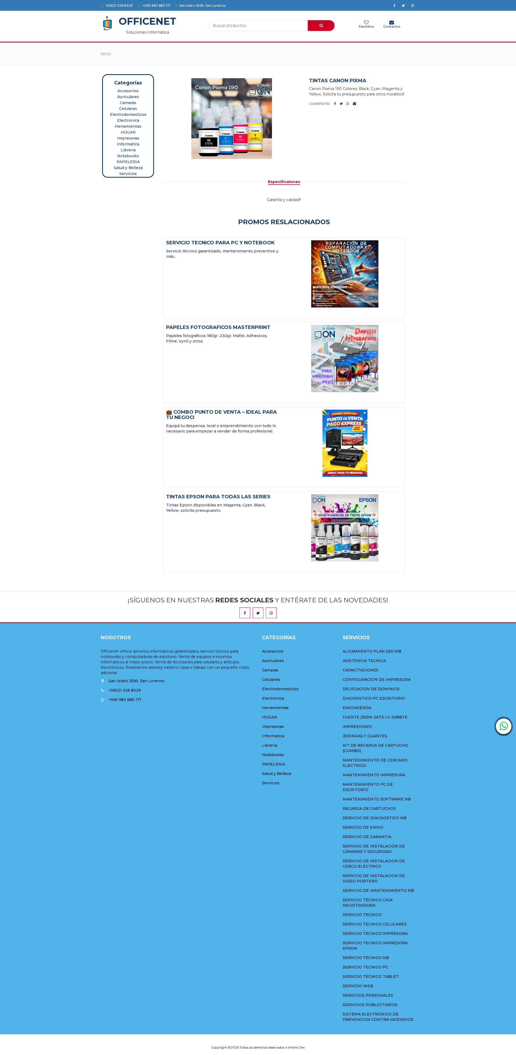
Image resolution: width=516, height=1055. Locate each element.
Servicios (128, 173)
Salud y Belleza (128, 167)
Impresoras (128, 138)
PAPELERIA (128, 161)
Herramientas (128, 126)
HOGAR (128, 132)
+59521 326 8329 (119, 5)
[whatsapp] (504, 726)
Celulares (128, 108)
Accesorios (128, 90)
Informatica (128, 144)
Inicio (106, 54)
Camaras (128, 102)
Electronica (128, 120)
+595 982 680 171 (156, 5)
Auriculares (128, 96)
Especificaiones (284, 181)
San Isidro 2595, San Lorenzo (202, 5)
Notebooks (128, 155)
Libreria (128, 150)
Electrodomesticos (128, 114)
